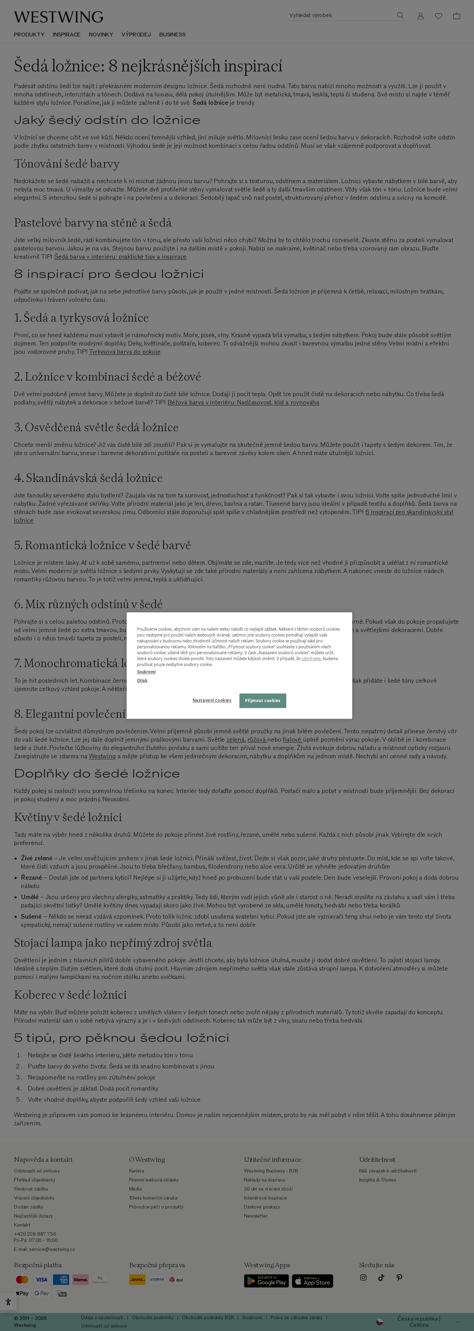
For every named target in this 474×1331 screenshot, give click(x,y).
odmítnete (311, 658)
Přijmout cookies (263, 700)
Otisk (142, 680)
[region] (239, 665)
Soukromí (146, 671)
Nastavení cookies (212, 700)
